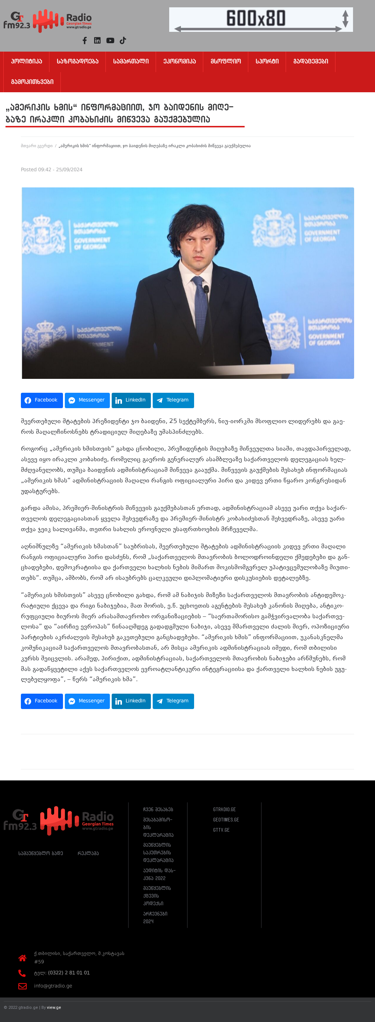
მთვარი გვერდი (37, 145)
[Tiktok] (123, 40)
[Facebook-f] (84, 40)
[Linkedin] (97, 40)
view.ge (54, 1007)
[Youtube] (110, 40)
